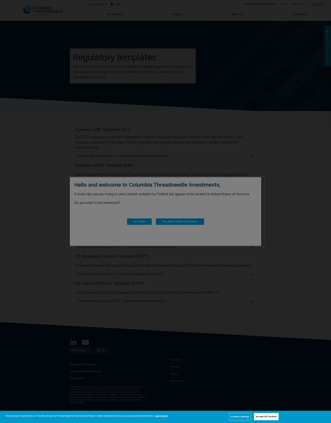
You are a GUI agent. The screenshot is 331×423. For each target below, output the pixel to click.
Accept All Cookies (266, 416)
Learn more (161, 416)
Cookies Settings (240, 416)
